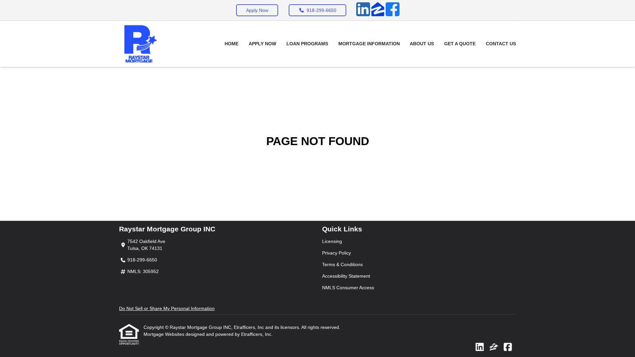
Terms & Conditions (342, 264)
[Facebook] (393, 10)
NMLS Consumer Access (348, 287)
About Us (422, 43)
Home (231, 43)
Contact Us (501, 43)
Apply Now (257, 10)
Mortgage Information (369, 43)
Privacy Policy (336, 253)
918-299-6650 (321, 10)
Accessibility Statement (346, 276)
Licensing (332, 241)
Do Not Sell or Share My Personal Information (167, 308)
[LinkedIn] (363, 10)
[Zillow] (377, 10)
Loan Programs (307, 43)
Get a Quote (460, 43)
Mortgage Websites (165, 334)
